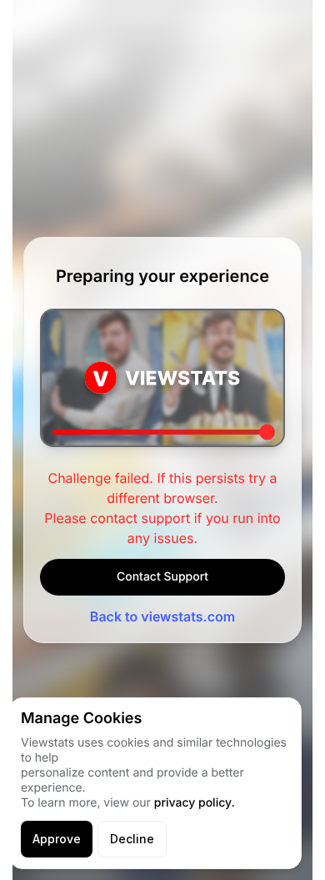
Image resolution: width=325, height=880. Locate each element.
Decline (132, 839)
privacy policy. (194, 803)
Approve (56, 839)
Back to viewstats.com (162, 616)
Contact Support (162, 577)
